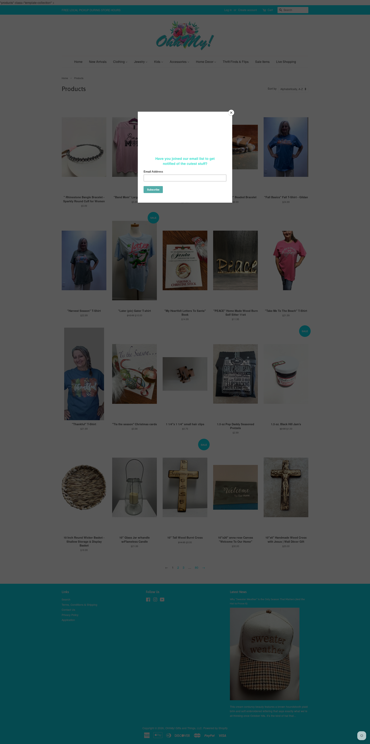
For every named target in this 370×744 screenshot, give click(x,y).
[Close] (231, 113)
